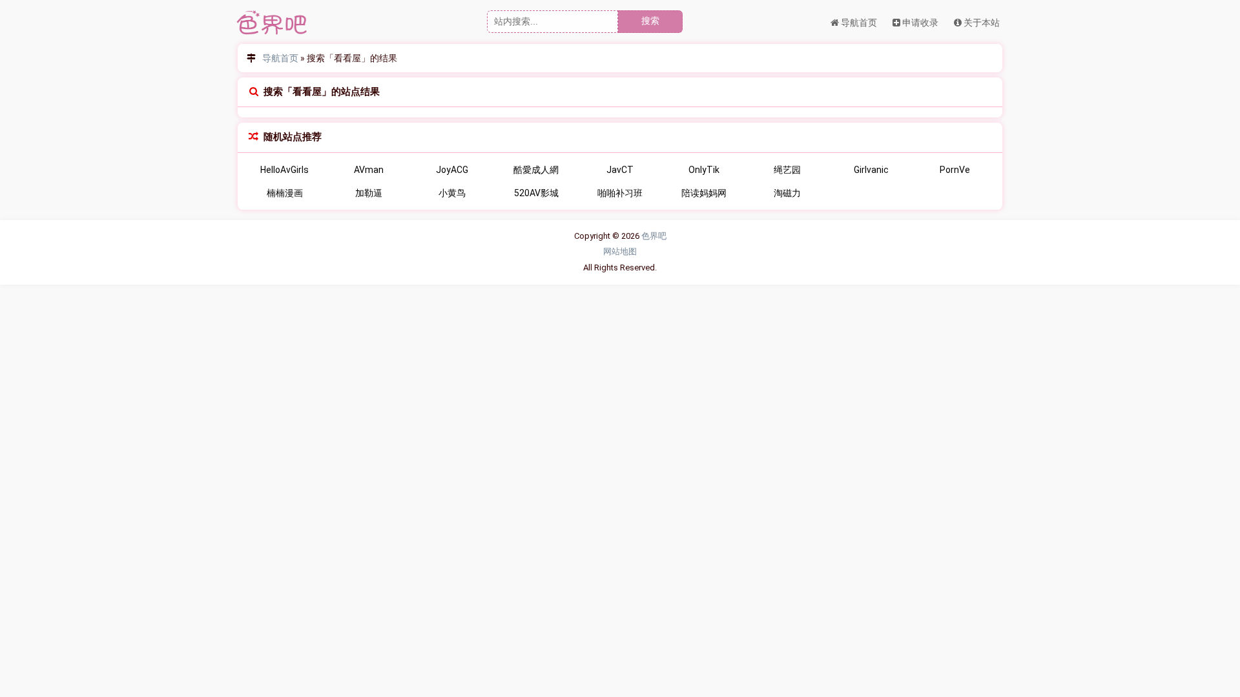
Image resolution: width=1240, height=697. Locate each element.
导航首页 (858, 22)
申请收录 (919, 22)
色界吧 (653, 236)
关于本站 (981, 22)
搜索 (650, 20)
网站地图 (620, 251)
